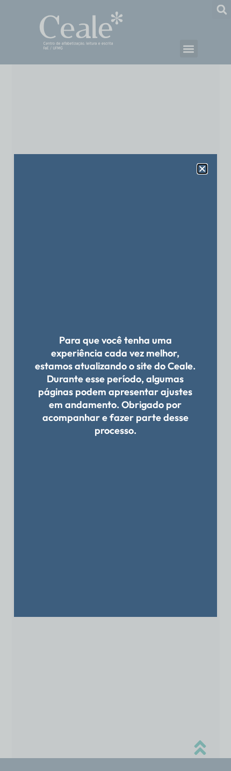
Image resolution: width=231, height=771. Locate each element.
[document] (115, 385)
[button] (202, 169)
